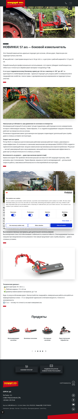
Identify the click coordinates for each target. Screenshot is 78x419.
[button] (32, 351)
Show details (65, 220)
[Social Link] (73, 395)
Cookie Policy (43, 408)
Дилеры (12, 408)
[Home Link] (15, 4)
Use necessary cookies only (16, 225)
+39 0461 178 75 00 (9, 400)
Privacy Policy (23, 408)
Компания (6, 408)
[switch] (30, 215)
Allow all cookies (61, 225)
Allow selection (39, 225)
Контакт (17, 408)
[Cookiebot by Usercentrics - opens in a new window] (65, 193)
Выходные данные (33, 408)
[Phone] (66, 3)
